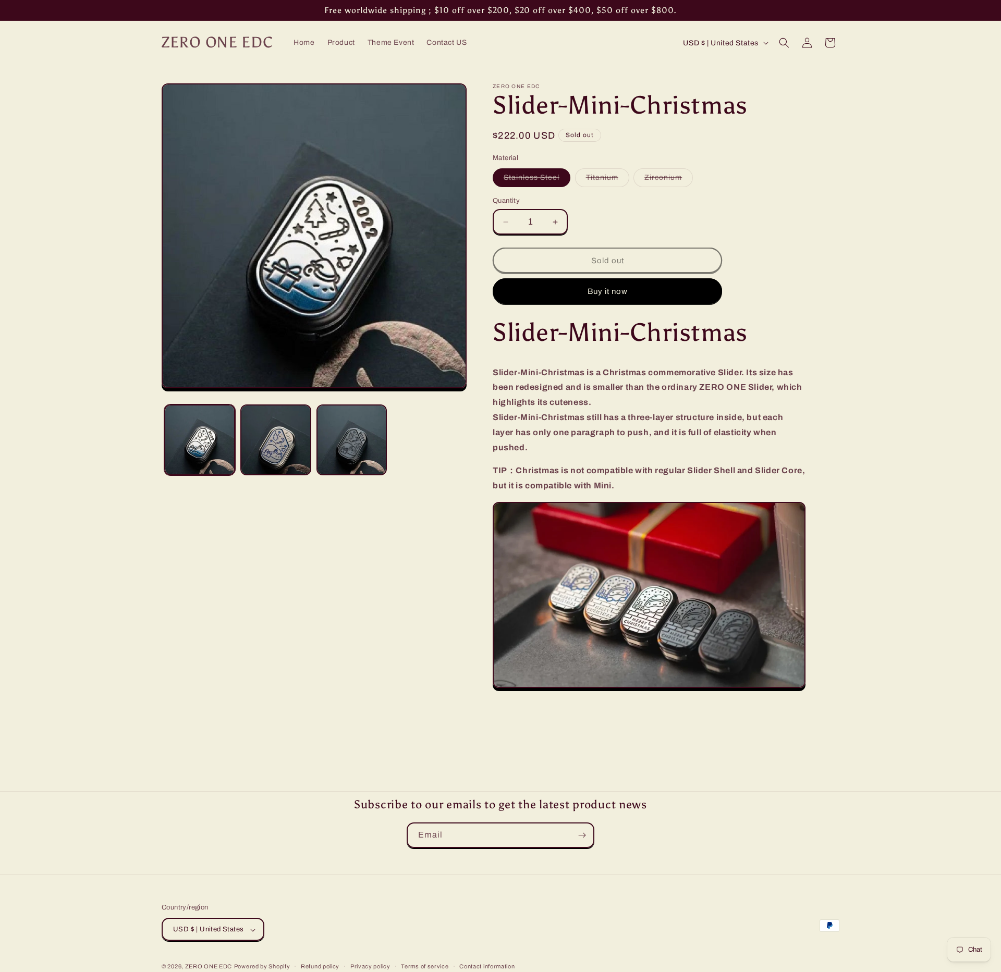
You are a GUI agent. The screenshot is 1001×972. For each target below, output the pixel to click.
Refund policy (320, 966)
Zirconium (668, 180)
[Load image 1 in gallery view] (199, 439)
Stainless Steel (537, 180)
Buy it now (608, 291)
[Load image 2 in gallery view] (275, 439)
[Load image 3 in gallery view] (351, 439)
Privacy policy (370, 966)
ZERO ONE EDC (208, 967)
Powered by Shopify (262, 967)
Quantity (506, 200)
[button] (784, 42)
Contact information (487, 966)
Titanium (607, 180)
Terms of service (424, 966)
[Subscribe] (581, 835)
